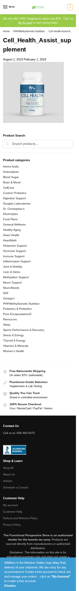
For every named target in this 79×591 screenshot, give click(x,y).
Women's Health (13, 351)
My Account (25, 22)
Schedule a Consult (15, 487)
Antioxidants (11, 171)
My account (10, 505)
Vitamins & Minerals (15, 345)
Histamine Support (15, 245)
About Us (9, 474)
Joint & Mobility (12, 266)
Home (6, 31)
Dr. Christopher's (14, 208)
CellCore (8, 187)
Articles (7, 481)
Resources (10, 319)
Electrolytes (10, 214)
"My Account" (61, 576)
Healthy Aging (12, 229)
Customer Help (12, 511)
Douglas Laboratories (17, 203)
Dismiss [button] (10, 585)
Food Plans (10, 219)
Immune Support (14, 256)
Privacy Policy (12, 524)
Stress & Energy (13, 335)
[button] (69, 7)
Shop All (8, 468)
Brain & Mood (11, 182)
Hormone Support (14, 251)
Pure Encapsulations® (17, 314)
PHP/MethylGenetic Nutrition (29, 31)
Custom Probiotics (14, 193)
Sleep (6, 324)
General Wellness (14, 224)
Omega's (9, 298)
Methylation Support (16, 277)
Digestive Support (14, 198)
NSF (6, 293)
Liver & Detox (11, 272)
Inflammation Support (17, 261)
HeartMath (10, 240)
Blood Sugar (11, 177)
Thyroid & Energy (14, 340)
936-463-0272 (26, 432)
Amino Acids (11, 166)
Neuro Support (12, 282)
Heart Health (11, 235)
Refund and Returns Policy (20, 518)
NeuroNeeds (11, 287)
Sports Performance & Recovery (23, 330)
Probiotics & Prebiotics (17, 308)
